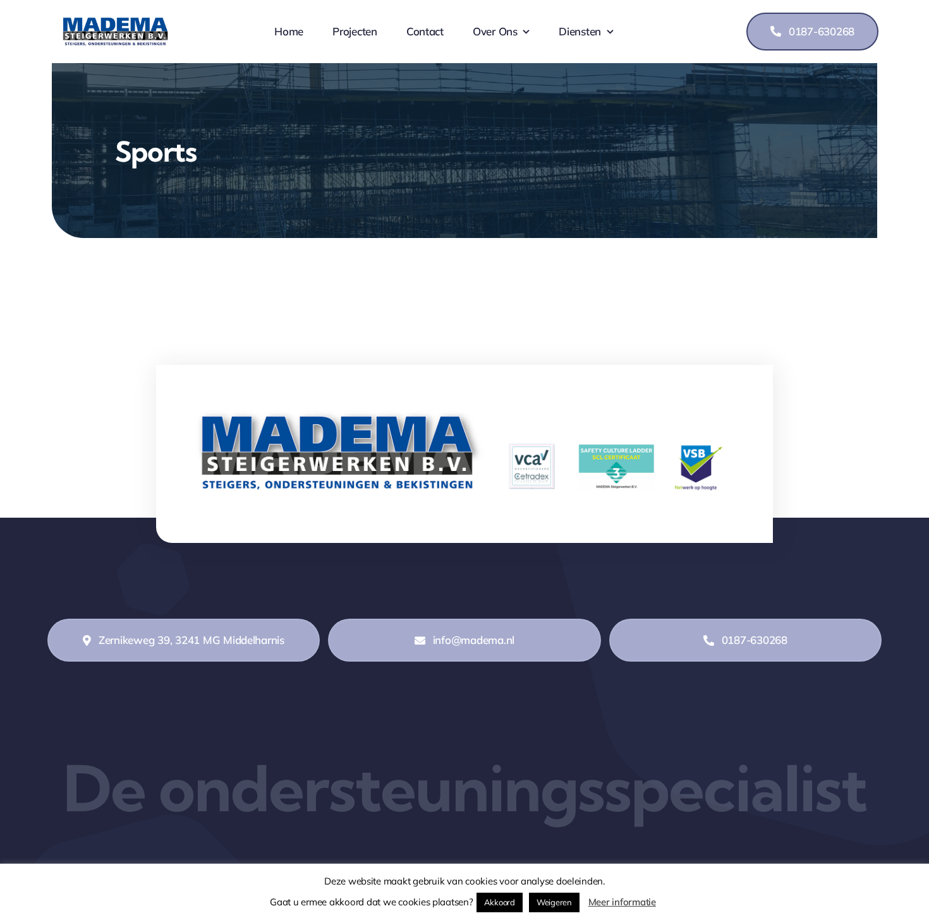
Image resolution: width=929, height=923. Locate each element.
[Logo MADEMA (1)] (115, 22)
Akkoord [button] (499, 902)
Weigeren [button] (554, 902)
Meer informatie (622, 902)
